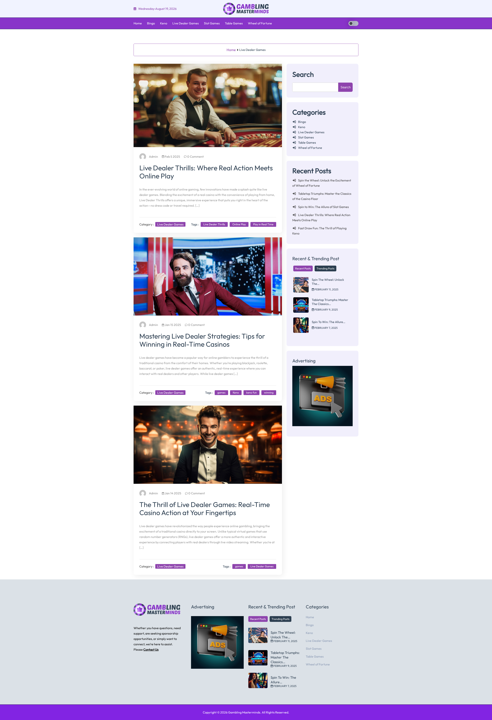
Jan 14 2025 (172, 493)
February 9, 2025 (326, 309)
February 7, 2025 (326, 328)
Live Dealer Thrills (214, 224)
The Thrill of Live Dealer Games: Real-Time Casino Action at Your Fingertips (204, 508)
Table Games (234, 23)
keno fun (251, 392)
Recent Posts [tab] (303, 268)
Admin (153, 156)
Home (138, 23)
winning (268, 392)
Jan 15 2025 (172, 325)
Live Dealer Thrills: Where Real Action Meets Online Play (206, 171)
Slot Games (212, 23)
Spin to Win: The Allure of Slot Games (323, 207)
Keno (163, 23)
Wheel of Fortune (260, 23)
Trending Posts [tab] (325, 268)
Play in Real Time (263, 224)
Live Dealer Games (185, 23)
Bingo (151, 23)
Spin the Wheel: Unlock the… (283, 634)
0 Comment (195, 156)
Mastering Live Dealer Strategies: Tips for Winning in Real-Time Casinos (202, 340)
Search (303, 74)
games (221, 392)
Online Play (239, 224)
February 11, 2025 (326, 289)
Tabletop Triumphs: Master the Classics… (330, 302)
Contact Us (151, 649)
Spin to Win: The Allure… (328, 322)
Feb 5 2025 (172, 156)
